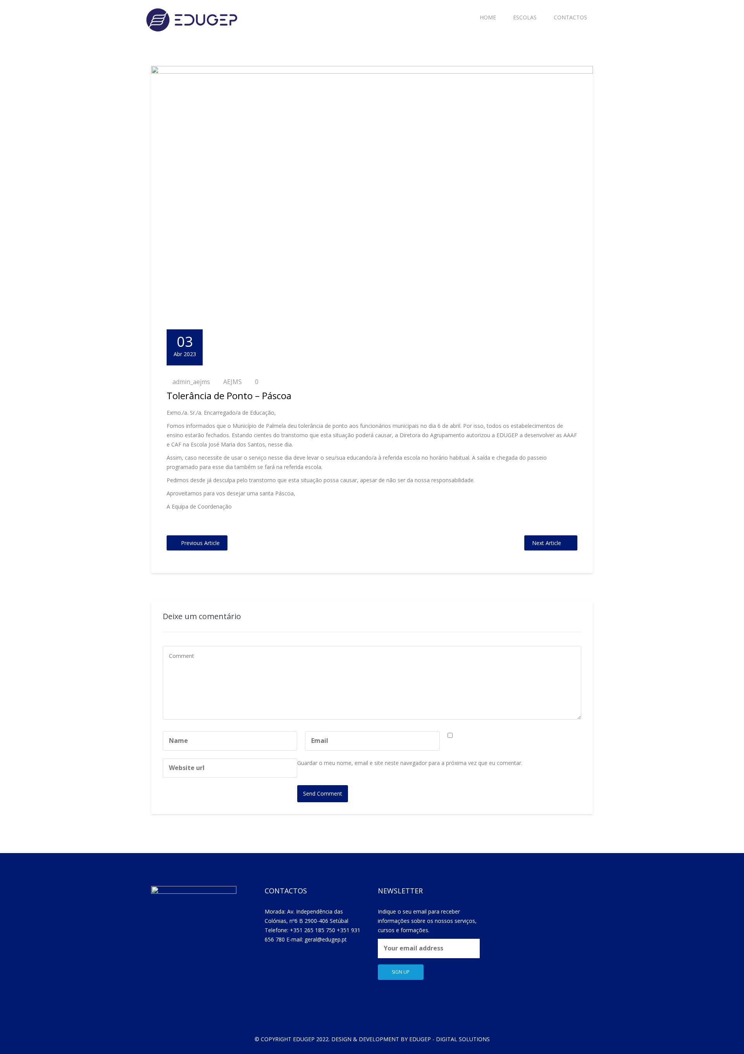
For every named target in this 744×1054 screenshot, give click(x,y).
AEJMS (232, 381)
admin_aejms (191, 381)
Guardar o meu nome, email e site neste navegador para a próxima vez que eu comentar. (409, 763)
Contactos (570, 17)
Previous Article (200, 543)
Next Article (546, 543)
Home (488, 17)
